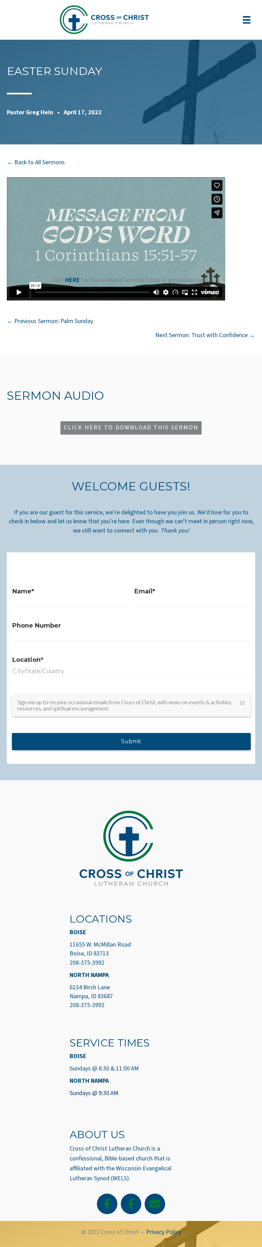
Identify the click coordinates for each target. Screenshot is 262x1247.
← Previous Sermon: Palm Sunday (50, 321)
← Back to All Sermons (36, 162)
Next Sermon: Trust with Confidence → (205, 335)
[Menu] (246, 19)
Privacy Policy (163, 1232)
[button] (131, 428)
